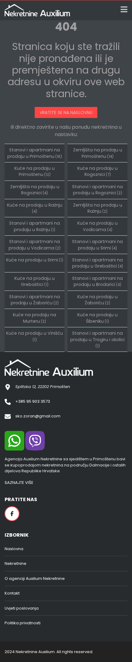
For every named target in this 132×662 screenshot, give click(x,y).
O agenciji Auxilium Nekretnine (35, 578)
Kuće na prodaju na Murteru (34, 318)
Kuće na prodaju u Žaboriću (97, 300)
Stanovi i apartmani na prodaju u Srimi (97, 244)
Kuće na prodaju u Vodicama (97, 226)
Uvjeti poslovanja (22, 608)
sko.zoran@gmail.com (37, 416)
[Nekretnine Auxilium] (35, 10)
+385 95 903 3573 (32, 401)
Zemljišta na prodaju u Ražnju (97, 208)
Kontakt (12, 593)
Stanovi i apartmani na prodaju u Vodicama (34, 244)
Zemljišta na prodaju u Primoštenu (97, 153)
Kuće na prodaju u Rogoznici (97, 171)
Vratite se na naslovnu (66, 112)
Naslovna (14, 549)
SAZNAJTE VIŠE (19, 482)
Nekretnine (15, 563)
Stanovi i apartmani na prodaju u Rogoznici (97, 190)
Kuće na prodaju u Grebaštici (34, 281)
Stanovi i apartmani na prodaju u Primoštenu (34, 153)
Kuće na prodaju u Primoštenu (34, 171)
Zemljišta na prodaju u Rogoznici (34, 190)
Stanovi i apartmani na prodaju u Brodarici (97, 281)
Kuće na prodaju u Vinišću (34, 336)
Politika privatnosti (23, 623)
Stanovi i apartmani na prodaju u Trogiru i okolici (97, 339)
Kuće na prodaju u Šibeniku (97, 318)
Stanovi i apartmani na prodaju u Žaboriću (34, 300)
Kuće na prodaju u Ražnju (34, 208)
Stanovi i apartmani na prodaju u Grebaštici (97, 263)
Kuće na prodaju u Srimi (34, 260)
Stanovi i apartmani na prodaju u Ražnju (34, 226)
